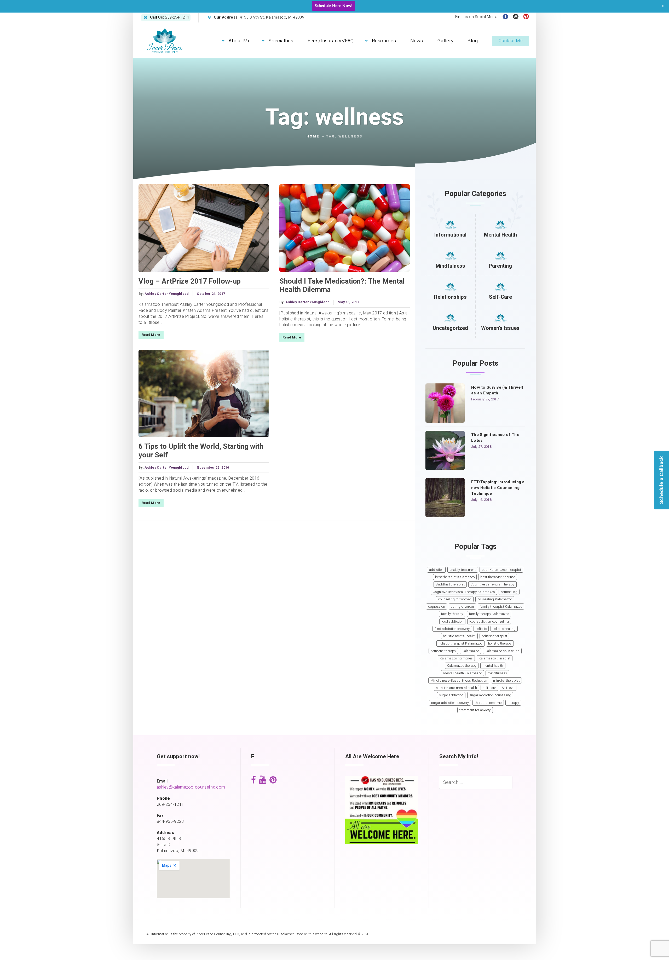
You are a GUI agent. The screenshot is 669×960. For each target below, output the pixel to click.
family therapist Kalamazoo (501, 606)
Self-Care (500, 297)
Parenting (500, 266)
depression (436, 606)
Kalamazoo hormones (456, 658)
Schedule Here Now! (333, 6)
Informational (450, 235)
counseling (509, 592)
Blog (473, 40)
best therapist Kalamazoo (455, 577)
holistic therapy (500, 643)
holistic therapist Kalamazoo (460, 643)
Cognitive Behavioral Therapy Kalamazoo (464, 592)
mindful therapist (506, 680)
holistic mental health (459, 636)
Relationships (450, 297)
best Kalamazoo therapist (501, 569)
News (416, 40)
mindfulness (497, 673)
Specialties (281, 40)
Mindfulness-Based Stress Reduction (458, 680)
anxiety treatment (462, 569)
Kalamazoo (470, 651)
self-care (489, 688)
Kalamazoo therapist (495, 658)
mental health (492, 665)
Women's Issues (500, 328)
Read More (151, 334)
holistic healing (504, 628)
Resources (384, 40)
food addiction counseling (489, 621)
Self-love (508, 688)
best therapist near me (497, 577)
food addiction (452, 621)
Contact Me (511, 40)
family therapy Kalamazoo (489, 614)
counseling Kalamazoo (494, 599)
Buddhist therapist (450, 584)
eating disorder (462, 606)
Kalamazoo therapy (461, 665)
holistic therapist (494, 636)
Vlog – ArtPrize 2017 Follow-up (190, 281)
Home (313, 136)
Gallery (445, 40)
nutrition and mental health (456, 688)
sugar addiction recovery (450, 702)
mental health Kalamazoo (462, 673)
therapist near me (488, 702)
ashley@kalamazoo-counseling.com (191, 787)
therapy (513, 702)
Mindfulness (450, 266)
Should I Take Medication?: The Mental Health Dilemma (342, 285)
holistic (481, 628)
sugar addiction (451, 695)
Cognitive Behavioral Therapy (492, 584)
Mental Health (500, 235)
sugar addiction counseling (490, 695)
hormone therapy (443, 651)
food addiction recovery (452, 628)
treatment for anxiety (475, 710)
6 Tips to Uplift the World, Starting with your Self (201, 450)
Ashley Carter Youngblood (167, 293)
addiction (436, 569)
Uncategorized (450, 328)
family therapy (452, 614)
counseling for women (454, 599)
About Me (239, 40)
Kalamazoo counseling (502, 651)
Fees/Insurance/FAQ (331, 40)
